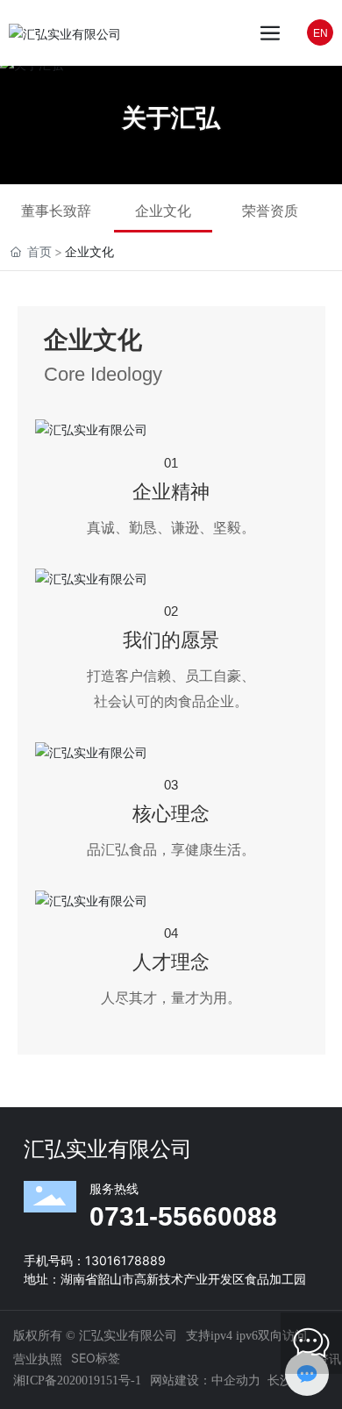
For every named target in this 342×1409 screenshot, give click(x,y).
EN (320, 33)
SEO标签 (95, 1357)
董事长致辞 (56, 210)
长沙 (279, 1379)
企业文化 (163, 210)
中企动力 (235, 1379)
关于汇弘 (171, 117)
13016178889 (125, 1260)
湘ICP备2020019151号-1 (77, 1380)
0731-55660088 (183, 1216)
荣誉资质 (270, 210)
